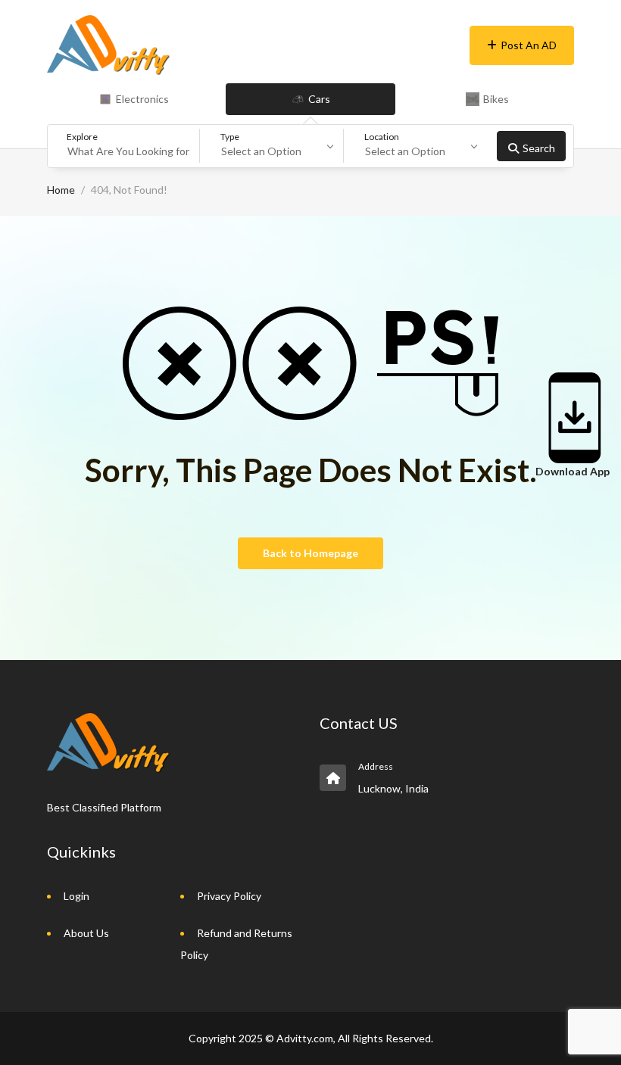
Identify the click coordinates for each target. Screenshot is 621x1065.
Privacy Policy (229, 895)
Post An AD (529, 45)
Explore (82, 136)
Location (381, 136)
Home (61, 189)
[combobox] (277, 146)
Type (229, 136)
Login (76, 895)
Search (539, 148)
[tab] (133, 99)
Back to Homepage (310, 553)
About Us (86, 932)
